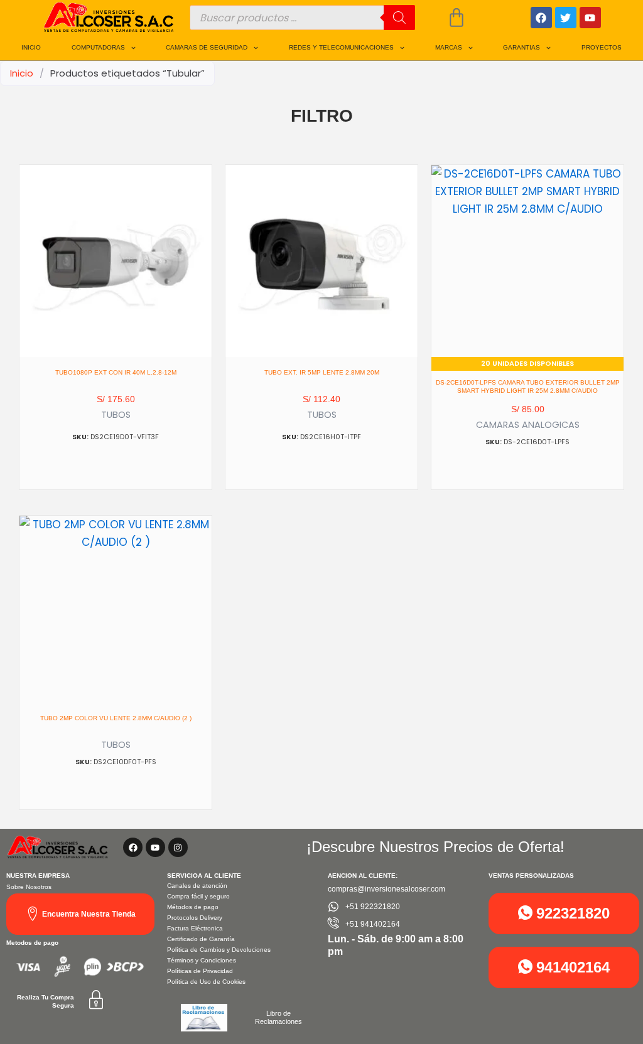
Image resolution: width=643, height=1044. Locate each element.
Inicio (21, 73)
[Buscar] (399, 17)
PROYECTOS (601, 47)
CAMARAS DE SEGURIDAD (206, 47)
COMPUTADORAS (98, 47)
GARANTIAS (521, 47)
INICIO (31, 47)
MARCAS (448, 47)
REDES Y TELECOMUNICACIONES (341, 47)
